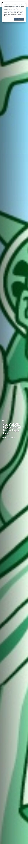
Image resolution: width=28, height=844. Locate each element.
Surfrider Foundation (9, 437)
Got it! (19, 18)
